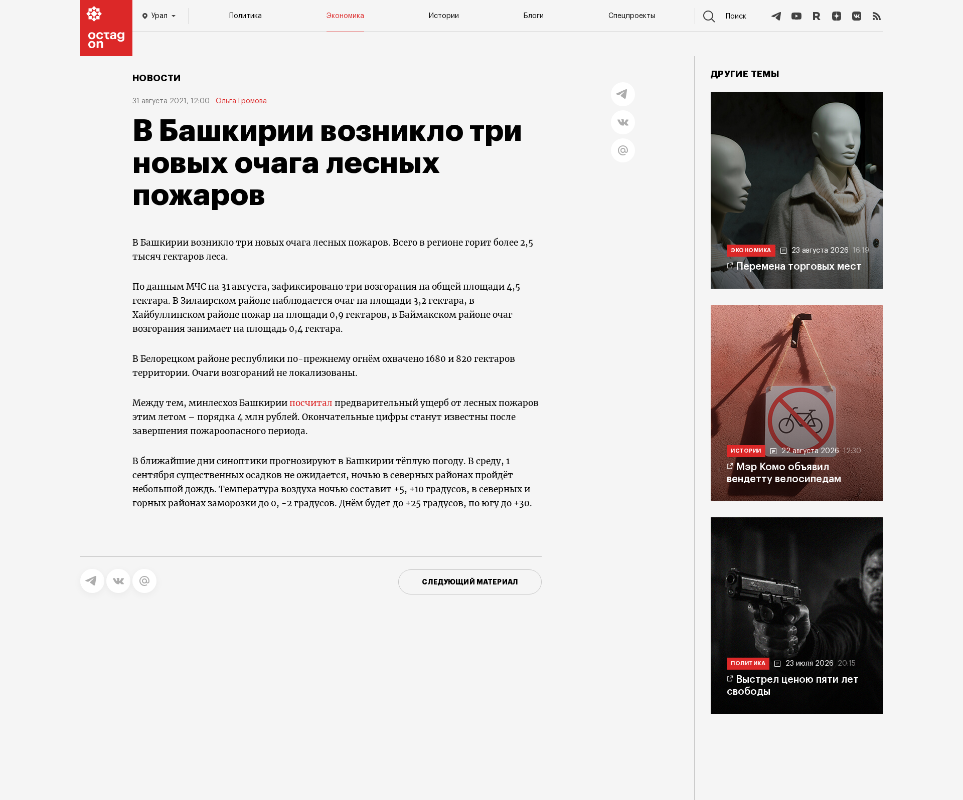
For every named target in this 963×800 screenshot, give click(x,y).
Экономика (345, 16)
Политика (245, 16)
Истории (444, 16)
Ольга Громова (241, 101)
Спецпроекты (631, 16)
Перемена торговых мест (799, 267)
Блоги (534, 16)
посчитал (311, 403)
